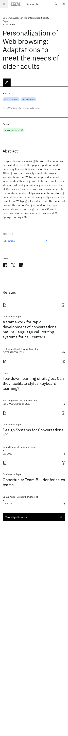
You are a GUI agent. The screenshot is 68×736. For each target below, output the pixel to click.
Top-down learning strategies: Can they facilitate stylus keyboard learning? (33, 383)
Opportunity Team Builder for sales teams (34, 482)
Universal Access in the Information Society (26, 17)
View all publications (16, 517)
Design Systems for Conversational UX (34, 432)
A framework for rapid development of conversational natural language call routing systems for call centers (30, 329)
